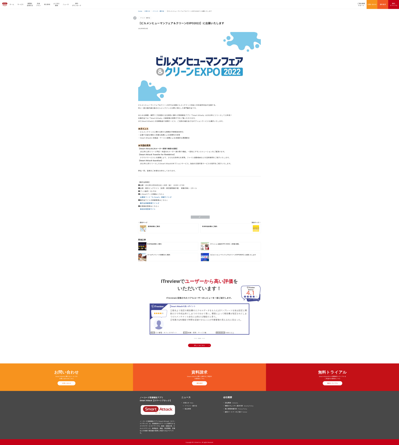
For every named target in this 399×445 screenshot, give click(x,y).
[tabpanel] (199, 319)
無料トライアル (332, 383)
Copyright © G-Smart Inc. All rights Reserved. (200, 442)
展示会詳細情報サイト (147, 203)
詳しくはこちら (199, 345)
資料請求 (199, 383)
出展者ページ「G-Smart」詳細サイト (155, 197)
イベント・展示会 (145, 18)
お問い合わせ (66, 383)
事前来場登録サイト (148, 209)
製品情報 (188, 409)
